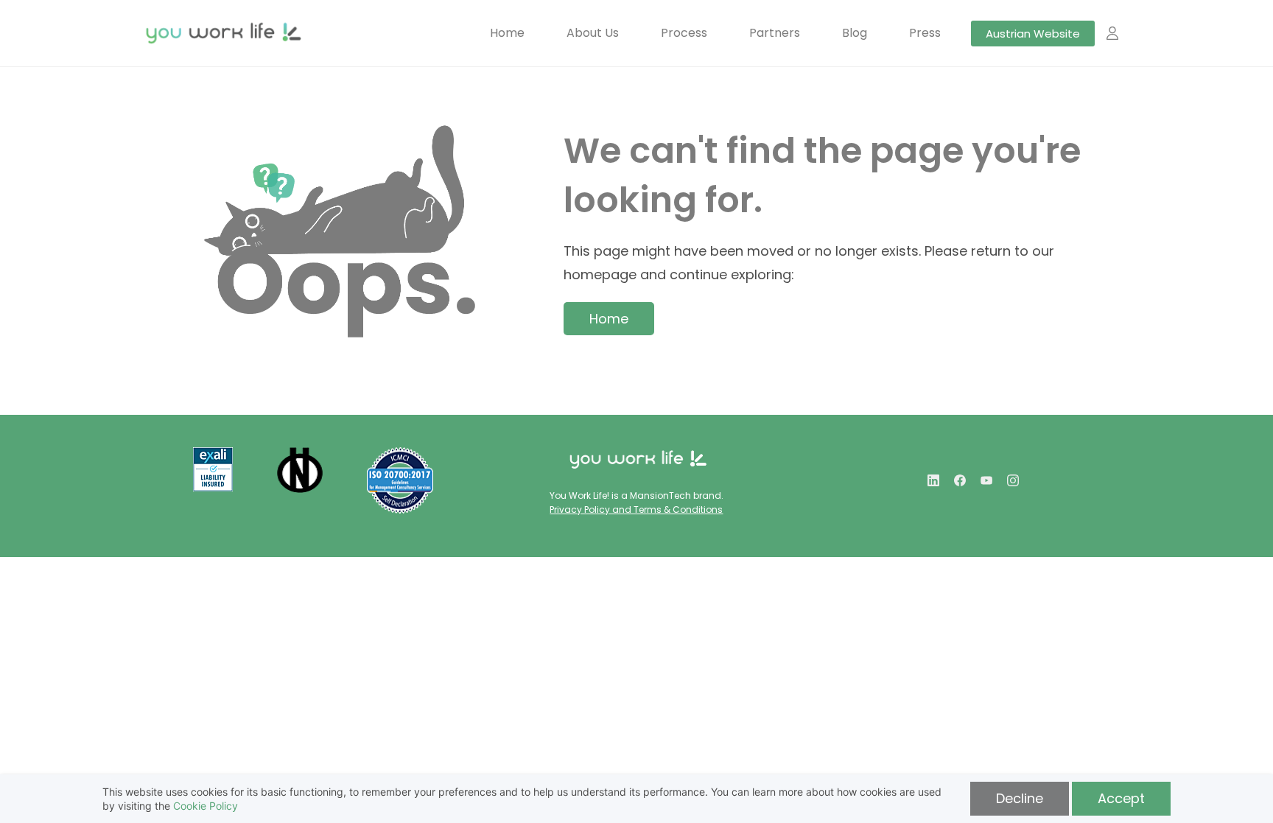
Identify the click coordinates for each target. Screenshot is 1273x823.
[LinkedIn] (933, 480)
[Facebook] (959, 480)
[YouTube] (986, 480)
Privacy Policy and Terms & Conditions (636, 509)
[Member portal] (1112, 33)
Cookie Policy (205, 805)
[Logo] (223, 33)
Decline (1019, 798)
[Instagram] (1013, 480)
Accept (1121, 798)
